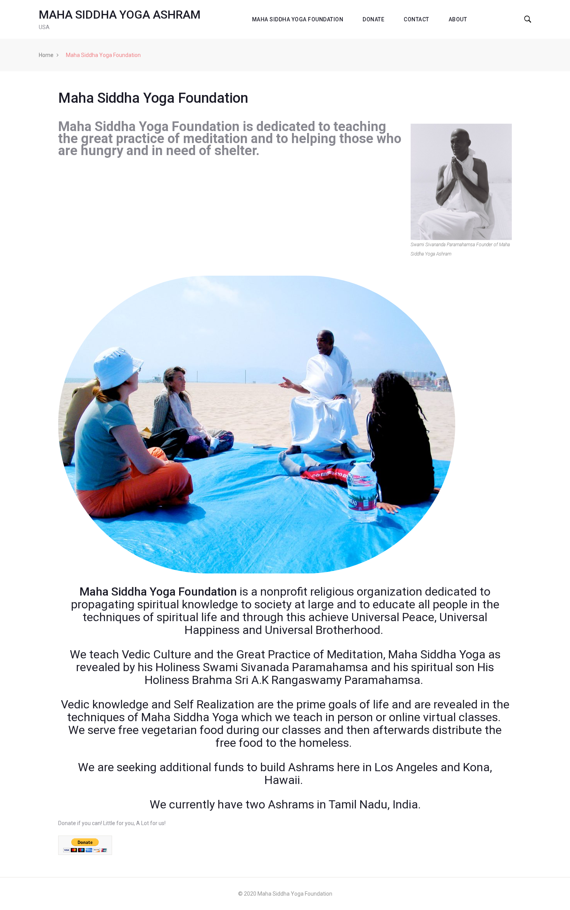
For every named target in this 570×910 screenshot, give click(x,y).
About (458, 19)
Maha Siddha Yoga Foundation (298, 19)
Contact (416, 19)
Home (46, 55)
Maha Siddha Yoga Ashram (119, 14)
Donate (373, 19)
